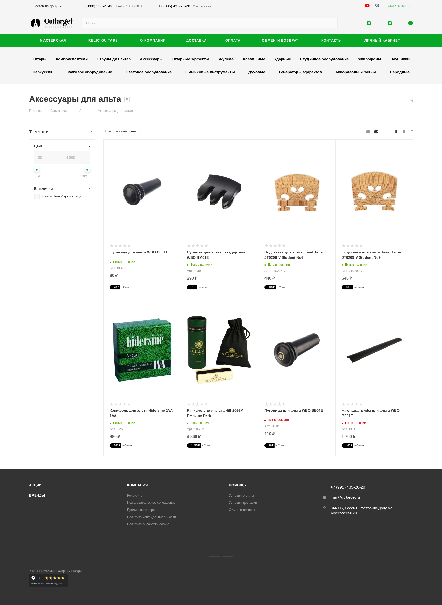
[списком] (403, 131)
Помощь (237, 485)
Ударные (282, 59)
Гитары (39, 59)
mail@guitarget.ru (345, 497)
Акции (35, 485)
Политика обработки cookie (148, 524)
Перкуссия (42, 72)
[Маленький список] (368, 131)
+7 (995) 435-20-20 (184, 6)
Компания (137, 485)
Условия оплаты (241, 495)
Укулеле (226, 59)
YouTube (227, 551)
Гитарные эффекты (190, 59)
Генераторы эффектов (300, 72)
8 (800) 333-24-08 (113, 6)
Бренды (37, 495)
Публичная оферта (141, 510)
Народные (400, 72)
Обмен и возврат (242, 510)
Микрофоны (369, 59)
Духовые (256, 72)
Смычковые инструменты (210, 72)
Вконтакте (214, 551)
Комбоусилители (72, 59)
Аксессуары (151, 59)
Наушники (400, 59)
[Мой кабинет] (348, 24)
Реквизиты (135, 495)
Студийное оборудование (324, 59)
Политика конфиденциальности (151, 517)
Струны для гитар (114, 59)
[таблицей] (411, 131)
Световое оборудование (149, 72)
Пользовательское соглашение (151, 503)
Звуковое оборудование (89, 72)
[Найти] (331, 23)
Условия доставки (243, 503)
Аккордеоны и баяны (355, 72)
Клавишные (254, 59)
